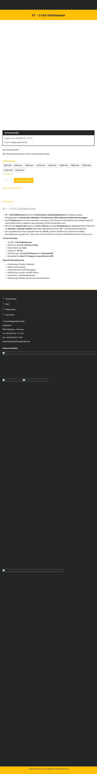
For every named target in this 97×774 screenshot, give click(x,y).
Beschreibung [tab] (8, 201)
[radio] (7, 165)
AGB (7, 304)
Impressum (10, 315)
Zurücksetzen (7, 174)
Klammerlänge (9, 161)
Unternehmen (11, 299)
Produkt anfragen (23, 180)
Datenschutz (10, 309)
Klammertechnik (15, 188)
